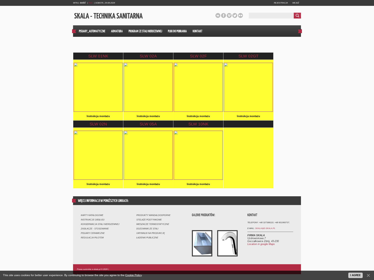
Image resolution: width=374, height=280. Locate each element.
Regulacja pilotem (92, 237)
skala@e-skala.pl (265, 228)
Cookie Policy (133, 275)
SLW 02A (148, 56)
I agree (355, 275)
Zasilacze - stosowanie (95, 228)
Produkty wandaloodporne (153, 215)
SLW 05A (148, 124)
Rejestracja (281, 3)
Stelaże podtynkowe (149, 219)
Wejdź (295, 3)
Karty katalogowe (92, 215)
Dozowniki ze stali (147, 228)
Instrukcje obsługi (92, 219)
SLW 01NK (98, 56)
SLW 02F (198, 56)
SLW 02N (98, 124)
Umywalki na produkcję (150, 233)
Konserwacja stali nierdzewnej (100, 224)
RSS (90, 3)
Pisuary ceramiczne (93, 233)
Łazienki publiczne (147, 237)
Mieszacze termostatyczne (152, 224)
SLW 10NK (198, 124)
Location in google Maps (261, 244)
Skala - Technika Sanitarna (108, 15)
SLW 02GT (248, 56)
